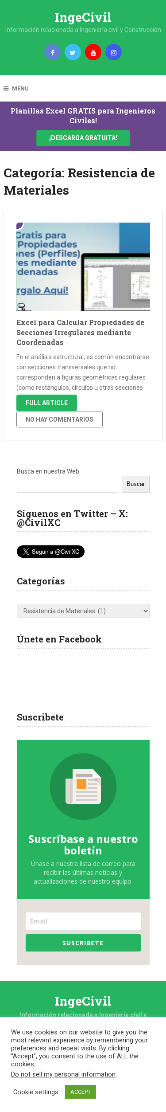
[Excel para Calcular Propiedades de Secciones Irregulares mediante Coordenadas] (83, 267)
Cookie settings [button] (35, 1092)
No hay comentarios (59, 419)
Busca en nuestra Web (48, 471)
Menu (20, 88)
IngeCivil (83, 17)
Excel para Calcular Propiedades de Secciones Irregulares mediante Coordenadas (80, 332)
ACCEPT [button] (80, 1092)
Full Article (47, 403)
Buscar (136, 484)
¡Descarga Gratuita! (83, 137)
